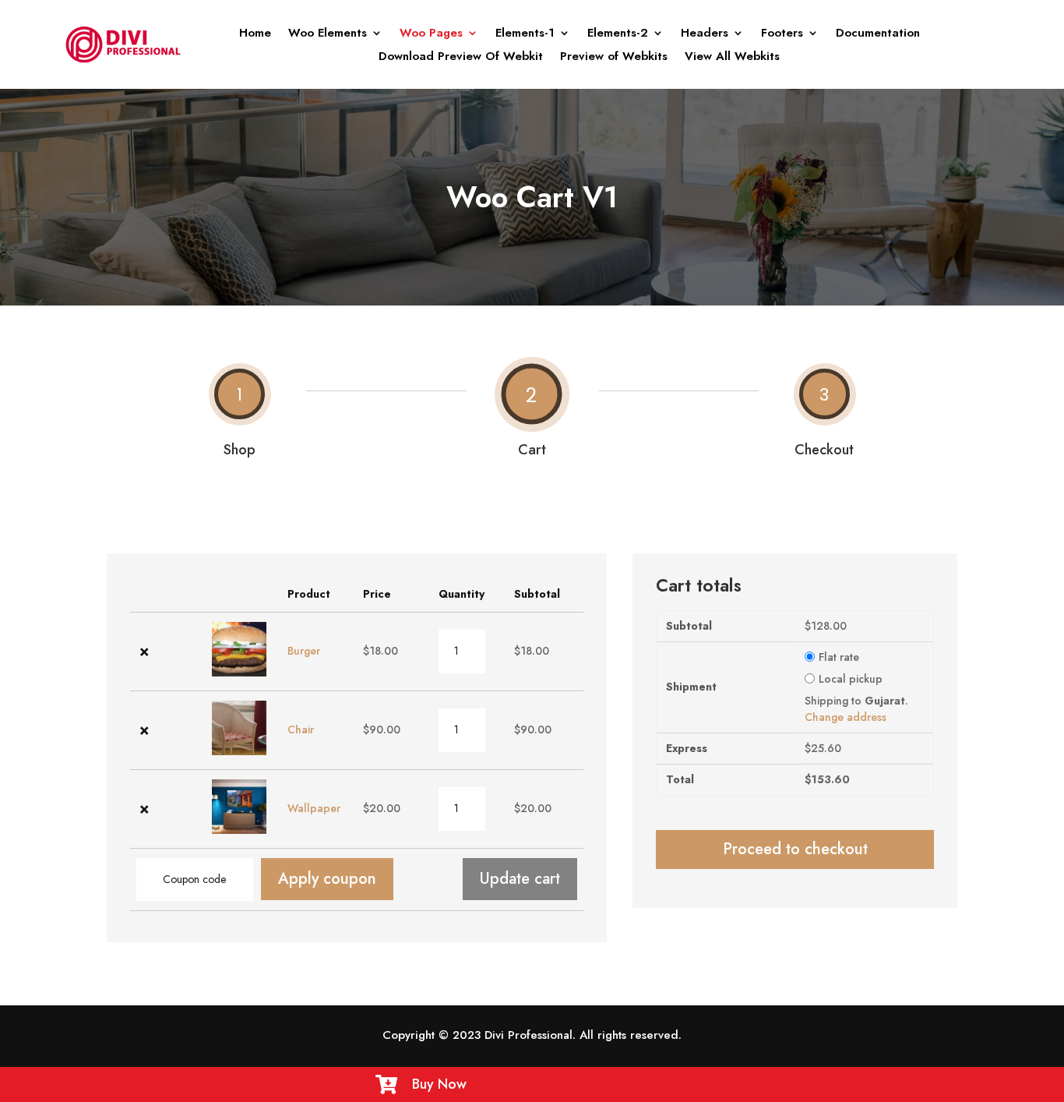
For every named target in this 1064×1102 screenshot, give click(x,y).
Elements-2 (617, 34)
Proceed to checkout (795, 849)
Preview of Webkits (614, 58)
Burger (303, 651)
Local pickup (851, 679)
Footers (782, 34)
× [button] (144, 651)
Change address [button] (845, 717)
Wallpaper (313, 808)
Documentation (878, 34)
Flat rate (839, 657)
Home (255, 34)
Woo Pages (431, 34)
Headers (704, 34)
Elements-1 (525, 34)
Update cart (520, 878)
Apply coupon (327, 878)
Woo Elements (327, 34)
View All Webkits (732, 58)
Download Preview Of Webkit (461, 58)
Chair (300, 729)
